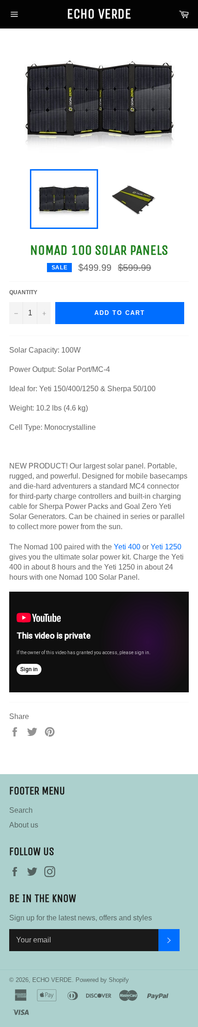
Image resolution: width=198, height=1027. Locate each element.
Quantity (23, 292)
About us (23, 825)
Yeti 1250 (166, 547)
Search (21, 810)
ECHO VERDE (99, 14)
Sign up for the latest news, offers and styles (80, 918)
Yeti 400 (127, 547)
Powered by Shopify (102, 979)
